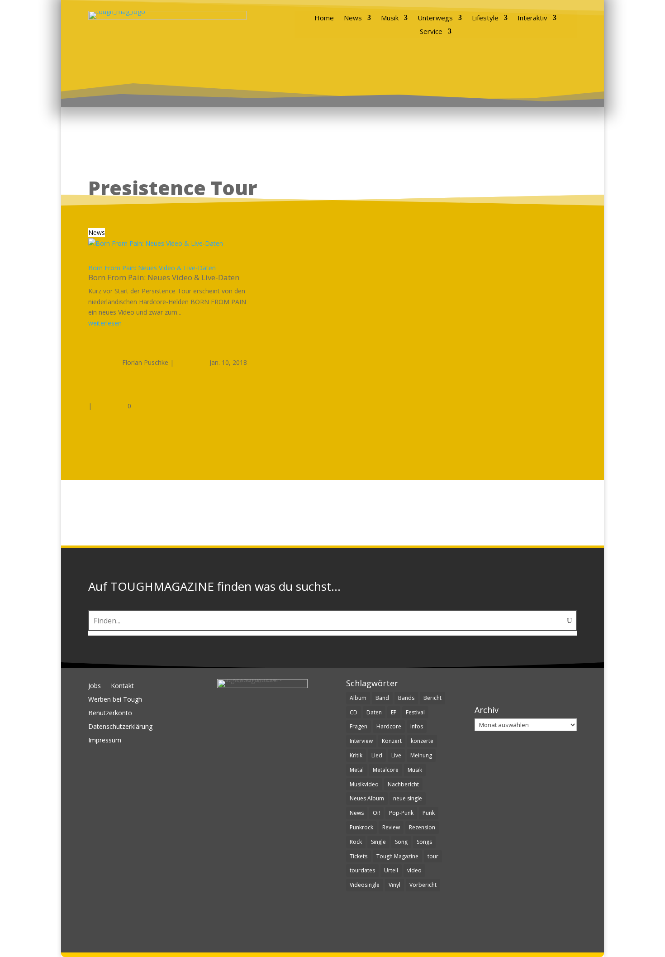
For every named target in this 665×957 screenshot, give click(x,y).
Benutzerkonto (110, 713)
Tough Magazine (397, 856)
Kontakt (122, 686)
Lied (376, 755)
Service (431, 32)
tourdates (362, 870)
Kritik (356, 755)
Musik (390, 18)
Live (396, 755)
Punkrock (361, 827)
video (414, 870)
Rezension (422, 827)
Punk (429, 813)
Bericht (432, 698)
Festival (415, 712)
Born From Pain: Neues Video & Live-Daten (152, 267)
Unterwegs (435, 18)
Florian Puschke (145, 362)
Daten (374, 712)
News (353, 18)
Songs (424, 842)
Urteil (391, 870)
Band (382, 698)
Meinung (421, 755)
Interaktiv (532, 18)
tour (433, 856)
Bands (406, 698)
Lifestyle (485, 18)
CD (353, 712)
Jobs (94, 686)
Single (378, 842)
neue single (407, 798)
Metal (357, 770)
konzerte (422, 741)
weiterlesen (105, 323)
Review (391, 827)
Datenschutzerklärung (120, 727)
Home (324, 18)
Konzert (392, 741)
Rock (356, 842)
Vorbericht (423, 885)
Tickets (358, 856)
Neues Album (367, 798)
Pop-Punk (401, 813)
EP (394, 712)
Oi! (376, 813)
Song (401, 842)
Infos (416, 726)
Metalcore (386, 770)
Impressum (104, 740)
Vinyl (394, 885)
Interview (361, 741)
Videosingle (365, 885)
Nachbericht (403, 784)
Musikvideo (364, 784)
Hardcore (388, 726)
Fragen (358, 726)
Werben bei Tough (115, 699)
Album (358, 698)
